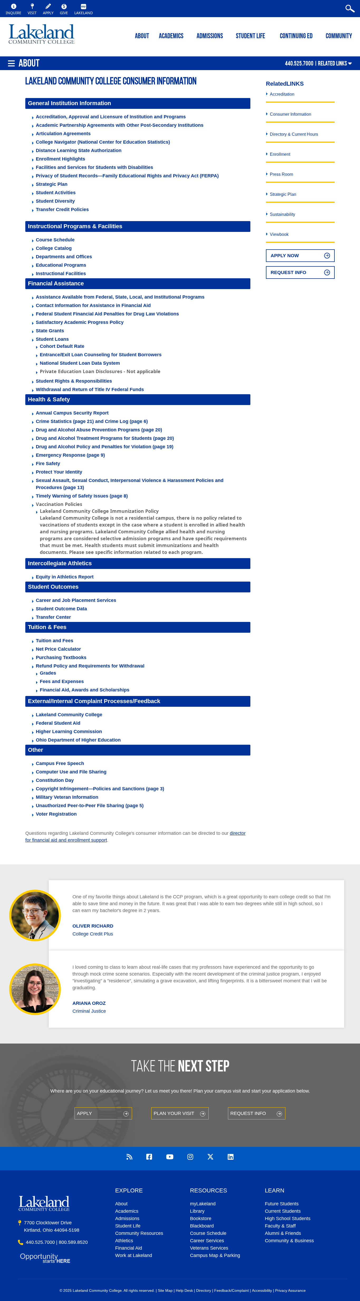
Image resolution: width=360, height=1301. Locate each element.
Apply (84, 1113)
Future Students (282, 1203)
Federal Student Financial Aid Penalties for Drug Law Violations (107, 313)
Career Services (207, 1240)
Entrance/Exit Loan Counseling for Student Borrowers (101, 354)
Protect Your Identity (59, 472)
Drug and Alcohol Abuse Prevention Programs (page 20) (99, 429)
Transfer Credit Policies (62, 209)
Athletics (124, 1240)
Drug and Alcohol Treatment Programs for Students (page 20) (105, 438)
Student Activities (56, 192)
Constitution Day (55, 780)
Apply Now (285, 255)
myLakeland (41, 35)
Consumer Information (290, 114)
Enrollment (280, 154)
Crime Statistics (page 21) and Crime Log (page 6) (92, 421)
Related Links (332, 63)
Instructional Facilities (61, 273)
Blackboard (202, 1226)
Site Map (165, 1290)
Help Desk (184, 1290)
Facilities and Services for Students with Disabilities (94, 167)
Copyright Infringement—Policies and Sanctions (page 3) (100, 788)
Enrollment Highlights (60, 159)
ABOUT (142, 36)
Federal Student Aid (58, 723)
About (121, 1203)
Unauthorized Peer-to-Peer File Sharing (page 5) (90, 805)
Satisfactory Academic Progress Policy (80, 322)
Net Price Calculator (58, 649)
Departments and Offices (64, 256)
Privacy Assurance (290, 1290)
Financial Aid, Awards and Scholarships (84, 690)
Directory (203, 1290)
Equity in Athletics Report (65, 576)
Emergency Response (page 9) (70, 455)
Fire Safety (48, 463)
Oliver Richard (92, 926)
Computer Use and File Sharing (71, 771)
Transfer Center (53, 617)
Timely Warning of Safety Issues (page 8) (82, 496)
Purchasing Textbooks (61, 657)
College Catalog (54, 248)
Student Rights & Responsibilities (74, 381)
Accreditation (282, 94)
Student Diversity (55, 201)
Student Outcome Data (61, 608)
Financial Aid (128, 1248)
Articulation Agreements (63, 133)
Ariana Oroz (89, 1003)
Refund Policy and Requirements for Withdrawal (90, 666)
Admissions (210, 36)
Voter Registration (56, 814)
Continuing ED (296, 36)
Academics (126, 1211)
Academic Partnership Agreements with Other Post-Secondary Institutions (119, 125)
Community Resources (139, 1233)
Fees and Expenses (62, 681)
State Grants (50, 330)
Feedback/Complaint (231, 1290)
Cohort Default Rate (62, 346)
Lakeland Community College (69, 714)
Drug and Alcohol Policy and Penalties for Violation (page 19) (104, 446)
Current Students (283, 1211)
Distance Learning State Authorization (78, 150)
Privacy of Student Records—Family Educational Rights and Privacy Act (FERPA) (127, 175)
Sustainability (282, 214)
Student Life (250, 36)
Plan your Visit (174, 1113)
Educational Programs (61, 265)
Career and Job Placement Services (76, 600)
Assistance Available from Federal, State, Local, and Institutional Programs (120, 297)
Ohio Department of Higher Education (78, 740)
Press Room (281, 174)
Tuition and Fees (54, 640)
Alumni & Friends (283, 1233)
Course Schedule (55, 239)
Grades (48, 673)
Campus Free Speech (60, 763)
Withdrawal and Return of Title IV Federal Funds (90, 389)
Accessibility (262, 1290)
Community (339, 36)
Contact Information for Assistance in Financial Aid (93, 305)
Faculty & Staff (280, 1226)
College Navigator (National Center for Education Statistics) (103, 142)
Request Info (288, 272)
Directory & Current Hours (294, 134)
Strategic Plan (51, 184)
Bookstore (200, 1218)
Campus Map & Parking (215, 1255)
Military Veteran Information (67, 797)
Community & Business (289, 1240)
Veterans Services (209, 1248)
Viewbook (279, 234)
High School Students (287, 1218)
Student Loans (52, 339)
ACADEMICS (171, 36)
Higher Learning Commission (69, 731)
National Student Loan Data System (80, 363)
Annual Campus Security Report (72, 413)
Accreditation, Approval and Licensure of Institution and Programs (111, 116)
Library (197, 1211)
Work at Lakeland (133, 1255)
